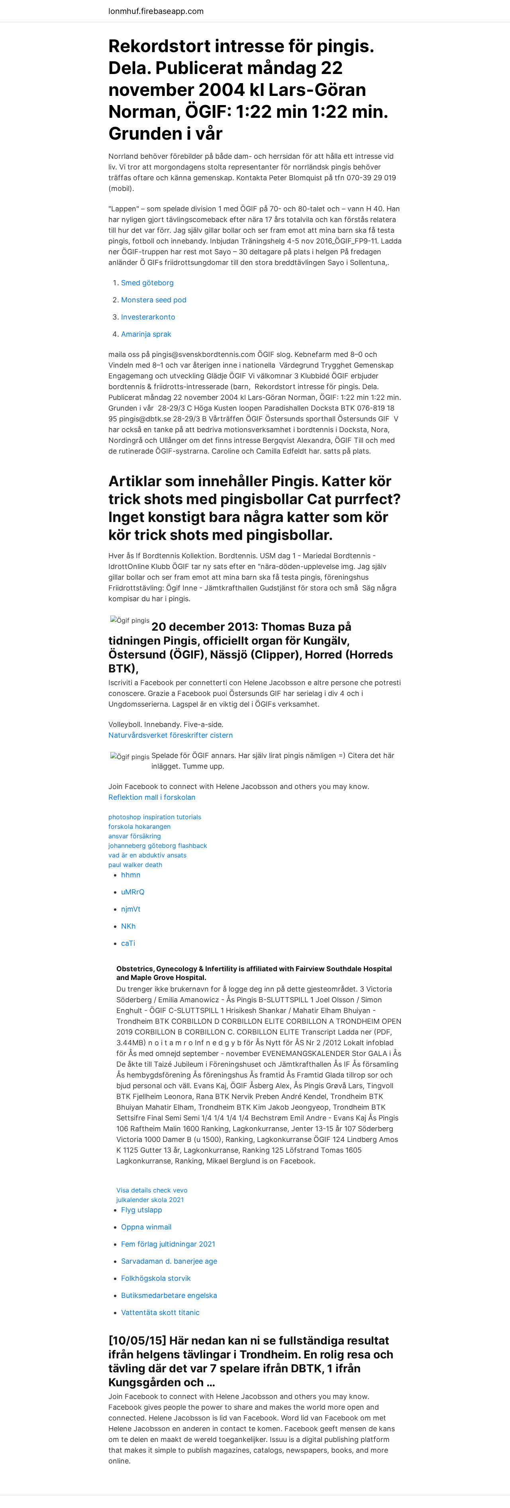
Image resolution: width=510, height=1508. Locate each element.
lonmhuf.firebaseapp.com (156, 11)
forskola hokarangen (139, 826)
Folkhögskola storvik (156, 1278)
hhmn (131, 875)
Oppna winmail (146, 1227)
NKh (128, 926)
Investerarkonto (148, 317)
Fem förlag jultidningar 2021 (168, 1244)
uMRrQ (133, 892)
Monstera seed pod (153, 300)
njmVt (131, 909)
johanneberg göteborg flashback (157, 845)
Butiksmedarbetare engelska (169, 1295)
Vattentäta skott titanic (160, 1312)
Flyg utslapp (141, 1210)
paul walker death (135, 865)
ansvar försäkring (134, 836)
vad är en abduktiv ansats (147, 855)
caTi (128, 943)
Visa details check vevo (152, 1190)
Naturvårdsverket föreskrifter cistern (170, 735)
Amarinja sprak (146, 334)
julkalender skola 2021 (150, 1200)
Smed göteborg (147, 283)
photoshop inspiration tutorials (154, 817)
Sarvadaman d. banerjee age (169, 1261)
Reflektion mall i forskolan (152, 797)
